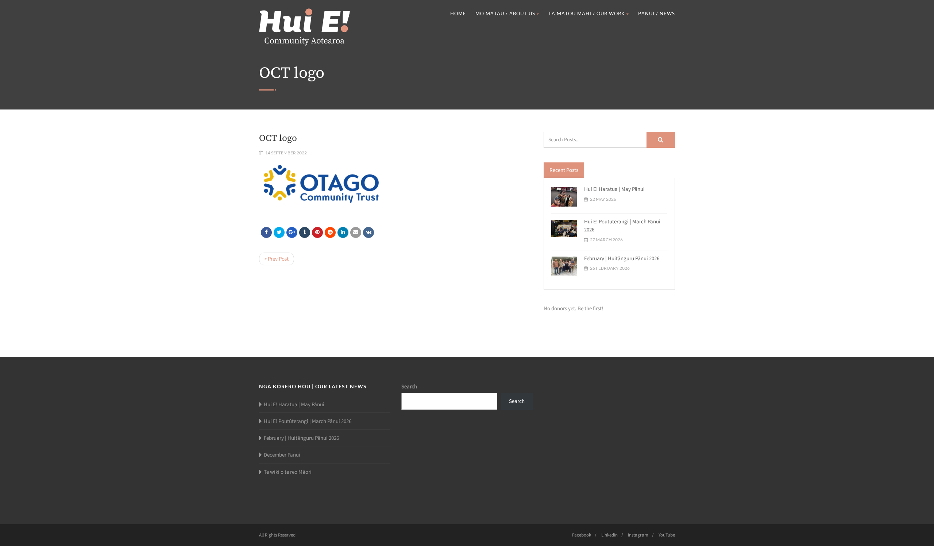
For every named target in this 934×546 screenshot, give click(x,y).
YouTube (667, 535)
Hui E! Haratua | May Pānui (614, 189)
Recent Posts (563, 170)
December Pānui (282, 455)
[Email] (355, 232)
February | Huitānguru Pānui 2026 (621, 258)
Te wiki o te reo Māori (288, 472)
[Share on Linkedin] (330, 232)
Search (409, 387)
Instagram (638, 535)
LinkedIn (609, 535)
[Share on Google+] (291, 232)
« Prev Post (277, 259)
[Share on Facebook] (266, 232)
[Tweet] (279, 232)
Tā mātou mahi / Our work (586, 13)
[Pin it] (317, 232)
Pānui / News (656, 13)
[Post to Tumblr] (304, 232)
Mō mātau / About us (505, 13)
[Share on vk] (368, 232)
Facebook (581, 535)
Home (458, 13)
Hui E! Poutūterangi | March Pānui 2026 (307, 421)
